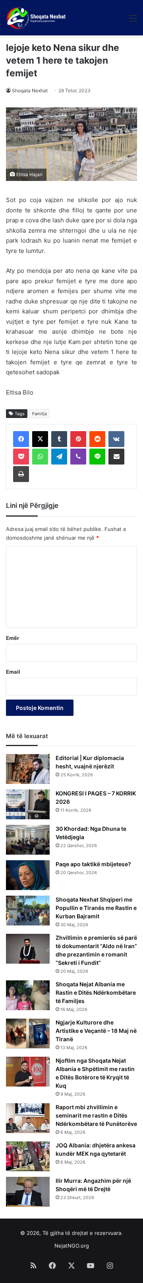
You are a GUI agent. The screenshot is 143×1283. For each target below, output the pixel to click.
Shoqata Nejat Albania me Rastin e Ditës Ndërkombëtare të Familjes (96, 992)
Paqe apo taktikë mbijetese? (93, 864)
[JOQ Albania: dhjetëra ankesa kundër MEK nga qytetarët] (28, 1156)
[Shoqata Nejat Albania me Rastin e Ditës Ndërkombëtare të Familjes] (28, 995)
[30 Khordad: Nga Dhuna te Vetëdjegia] (28, 840)
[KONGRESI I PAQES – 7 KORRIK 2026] (28, 804)
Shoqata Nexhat (30, 90)
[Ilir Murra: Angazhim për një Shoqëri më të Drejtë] (28, 1192)
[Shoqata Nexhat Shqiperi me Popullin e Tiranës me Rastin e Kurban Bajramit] (28, 910)
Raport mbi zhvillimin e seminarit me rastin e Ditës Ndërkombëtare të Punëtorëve (96, 1115)
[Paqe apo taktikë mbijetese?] (28, 875)
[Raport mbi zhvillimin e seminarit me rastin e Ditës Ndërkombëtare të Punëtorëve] (28, 1118)
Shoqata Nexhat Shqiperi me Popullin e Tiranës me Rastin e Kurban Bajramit (96, 907)
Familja (39, 413)
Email (13, 672)
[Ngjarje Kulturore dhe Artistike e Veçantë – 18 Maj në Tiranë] (28, 1033)
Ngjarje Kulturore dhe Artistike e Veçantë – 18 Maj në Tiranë (96, 1030)
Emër (12, 638)
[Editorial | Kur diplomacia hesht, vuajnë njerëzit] (28, 769)
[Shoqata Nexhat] (37, 18)
